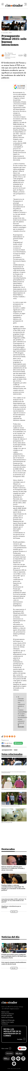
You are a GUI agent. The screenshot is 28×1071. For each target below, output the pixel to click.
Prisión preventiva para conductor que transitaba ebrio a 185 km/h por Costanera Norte (13, 956)
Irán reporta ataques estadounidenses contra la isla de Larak (13, 963)
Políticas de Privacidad (7, 1017)
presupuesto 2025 (7, 750)
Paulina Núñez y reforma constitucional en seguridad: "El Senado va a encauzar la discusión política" (13, 887)
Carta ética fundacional (7, 1013)
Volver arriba (4, 1048)
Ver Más (20, 55)
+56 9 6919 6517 (5, 1008)
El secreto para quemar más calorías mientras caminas (10, 805)
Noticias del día (10, 936)
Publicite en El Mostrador (8, 1020)
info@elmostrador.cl (14, 1008)
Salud (15, 750)
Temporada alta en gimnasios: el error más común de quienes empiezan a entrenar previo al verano (13, 772)
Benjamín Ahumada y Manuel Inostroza (10, 54)
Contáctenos (4, 1024)
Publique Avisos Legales (7, 1022)
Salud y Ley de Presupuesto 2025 (6, 822)
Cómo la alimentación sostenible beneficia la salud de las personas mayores (14, 789)
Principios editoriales (6, 1015)
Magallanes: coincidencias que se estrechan (11, 906)
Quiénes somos (5, 1012)
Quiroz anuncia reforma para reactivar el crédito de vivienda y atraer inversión (13, 868)
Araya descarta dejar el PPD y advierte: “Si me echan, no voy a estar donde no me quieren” (13, 900)
